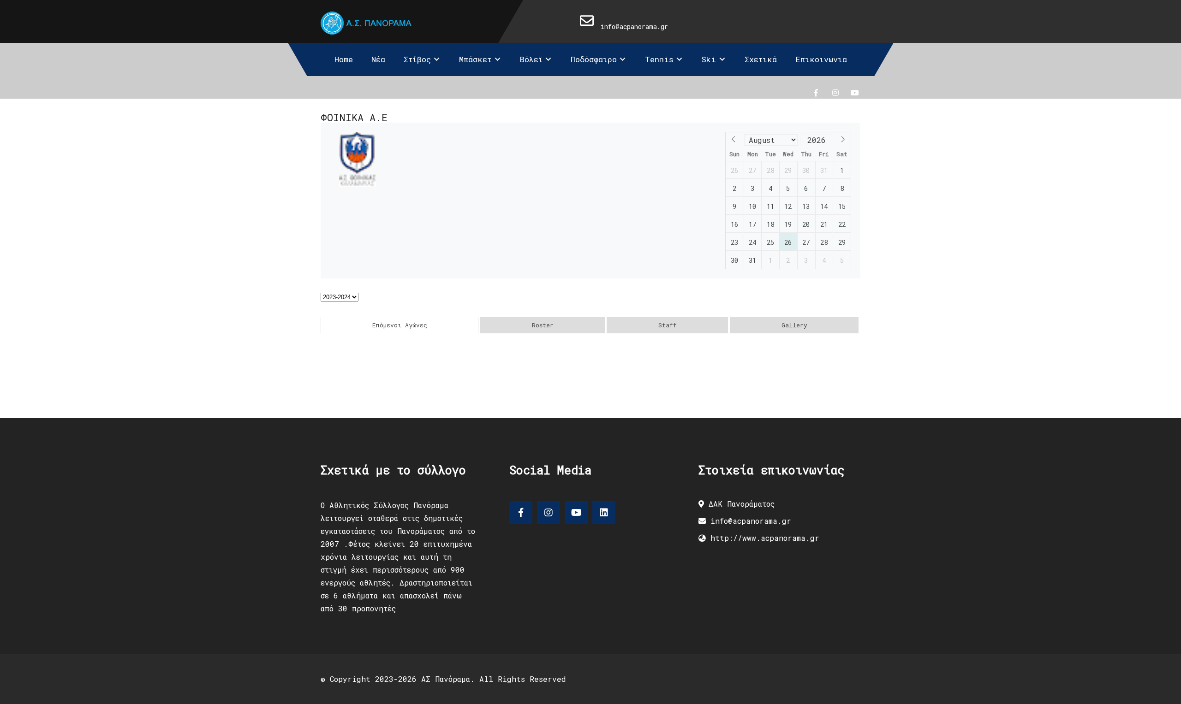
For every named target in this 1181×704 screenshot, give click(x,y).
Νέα (378, 59)
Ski (709, 59)
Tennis (659, 59)
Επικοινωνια (821, 59)
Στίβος (417, 59)
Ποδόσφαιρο (594, 59)
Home (343, 59)
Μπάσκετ (475, 59)
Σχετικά (761, 59)
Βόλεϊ (531, 59)
